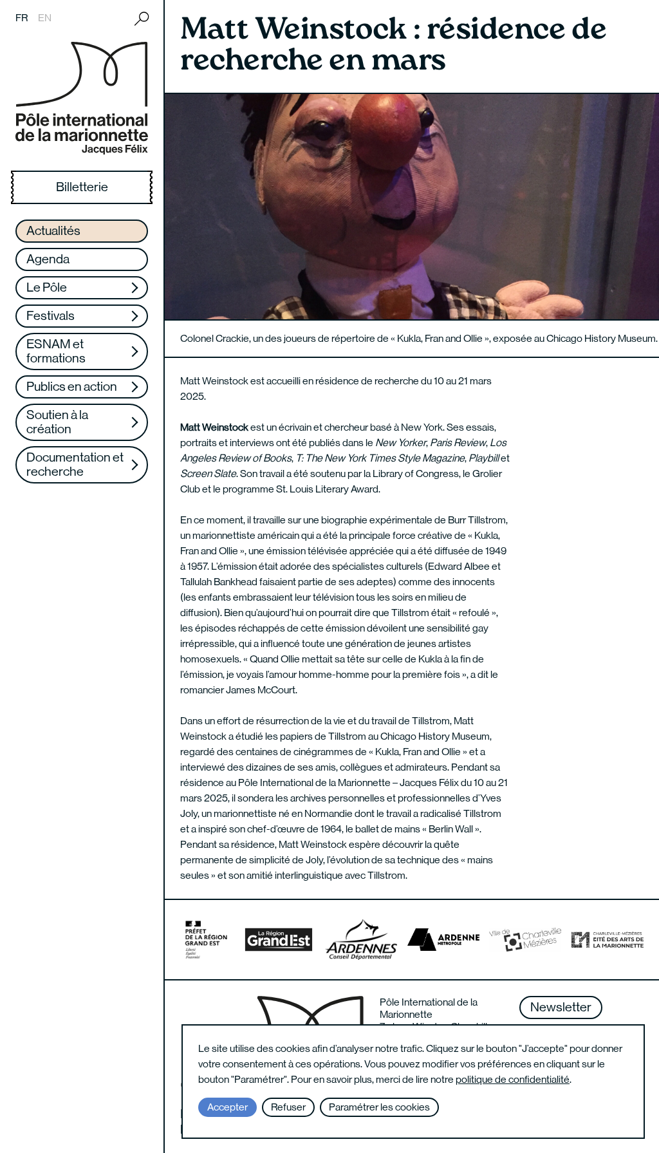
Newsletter (560, 1007)
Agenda (48, 259)
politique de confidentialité (513, 1079)
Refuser (288, 1107)
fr (21, 18)
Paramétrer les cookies (379, 1107)
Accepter (227, 1107)
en (44, 18)
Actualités (53, 230)
